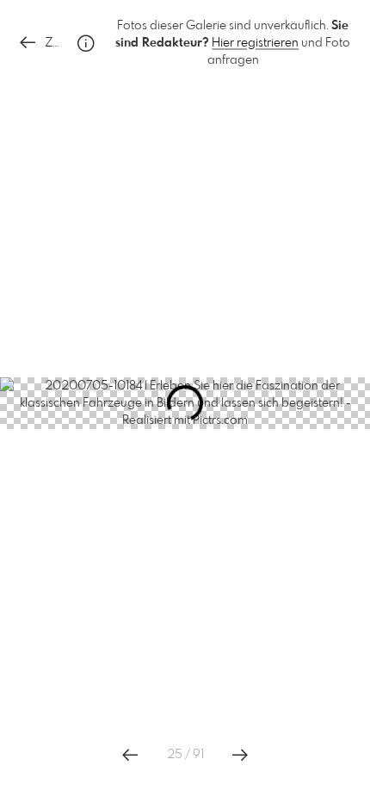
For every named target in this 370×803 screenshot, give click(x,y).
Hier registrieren (255, 43)
